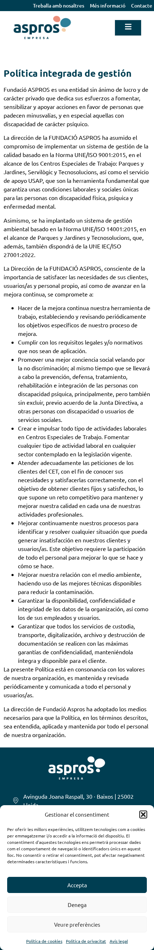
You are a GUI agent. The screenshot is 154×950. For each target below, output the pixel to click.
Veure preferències (77, 924)
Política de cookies (44, 941)
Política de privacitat (86, 941)
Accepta (77, 885)
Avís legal (119, 941)
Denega (77, 904)
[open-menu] (128, 28)
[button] (143, 814)
